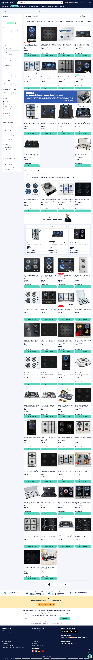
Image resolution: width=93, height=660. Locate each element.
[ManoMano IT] (33, 651)
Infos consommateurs (73, 658)
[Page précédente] (46, 584)
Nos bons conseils (36, 630)
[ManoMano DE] (39, 651)
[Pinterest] (69, 643)
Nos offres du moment (37, 639)
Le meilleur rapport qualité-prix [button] (57, 227)
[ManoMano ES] (43, 651)
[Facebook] (66, 643)
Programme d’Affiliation (7, 645)
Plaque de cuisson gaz (34, 11)
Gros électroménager (16, 11)
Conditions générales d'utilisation (58, 658)
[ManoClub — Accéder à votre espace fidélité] (82, 2)
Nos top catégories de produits (39, 633)
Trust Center (46, 658)
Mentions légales (26, 658)
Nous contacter (5, 637)
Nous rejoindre (5, 643)
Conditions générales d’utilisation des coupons (13, 647)
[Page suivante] (68, 584)
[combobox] (85, 16)
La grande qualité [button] (78, 227)
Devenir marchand (6, 641)
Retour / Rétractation (7, 633)
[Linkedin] (62, 643)
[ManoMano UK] (36, 651)
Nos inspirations (35, 641)
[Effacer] (62, 2)
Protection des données (36, 658)
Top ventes (34, 643)
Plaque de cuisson (25, 11)
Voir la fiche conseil (68, 100)
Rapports (81, 658)
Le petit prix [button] (35, 227)
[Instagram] (72, 643)
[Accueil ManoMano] (8, 2)
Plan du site (18, 658)
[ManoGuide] (89, 656)
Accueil (3, 11)
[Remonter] (89, 651)
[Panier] (89, 2)
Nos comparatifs (35, 635)
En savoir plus (59, 623)
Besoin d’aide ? (5, 635)
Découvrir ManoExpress (37, 645)
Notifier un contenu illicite (8, 639)
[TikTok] (75, 643)
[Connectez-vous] (86, 2)
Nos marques (35, 637)
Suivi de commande (6, 630)
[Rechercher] (19, 3)
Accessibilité (87, 658)
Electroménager (8, 11)
